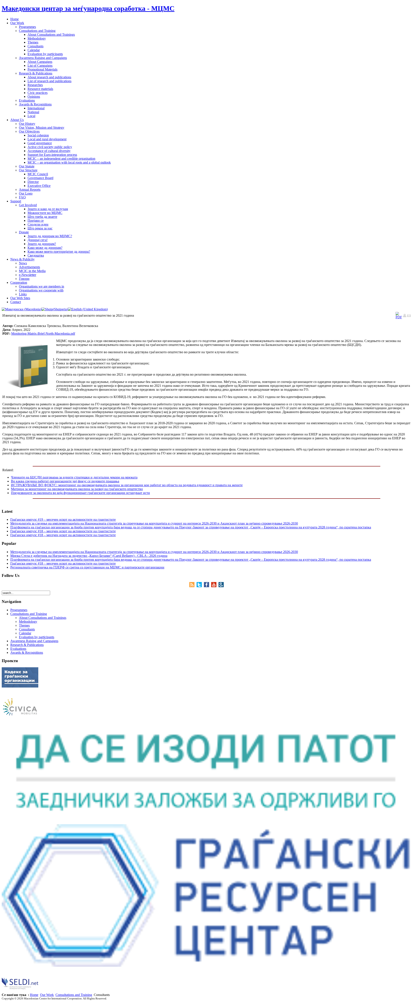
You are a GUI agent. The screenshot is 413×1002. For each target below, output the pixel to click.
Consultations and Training (73, 995)
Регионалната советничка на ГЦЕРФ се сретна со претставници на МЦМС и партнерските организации (87, 567)
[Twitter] (200, 586)
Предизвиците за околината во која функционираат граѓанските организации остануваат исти (80, 493)
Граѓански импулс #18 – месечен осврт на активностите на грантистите (63, 531)
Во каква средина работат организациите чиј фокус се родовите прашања (65, 481)
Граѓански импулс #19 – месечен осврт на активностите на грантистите (63, 519)
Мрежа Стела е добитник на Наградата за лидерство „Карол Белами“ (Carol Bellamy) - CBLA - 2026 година (88, 556)
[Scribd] (221, 586)
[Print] (404, 316)
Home (34, 995)
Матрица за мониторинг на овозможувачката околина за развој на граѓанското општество (77, 489)
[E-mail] (409, 316)
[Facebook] (207, 586)
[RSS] (193, 586)
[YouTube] (215, 586)
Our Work (47, 995)
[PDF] (399, 317)
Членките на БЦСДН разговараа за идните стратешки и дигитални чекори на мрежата (74, 477)
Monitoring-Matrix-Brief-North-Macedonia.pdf (43, 333)
